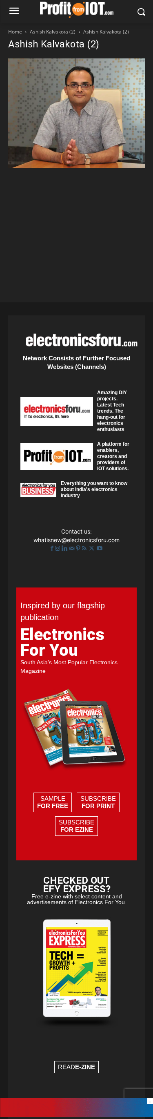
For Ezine (76, 829)
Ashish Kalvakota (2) (52, 31)
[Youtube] (99, 548)
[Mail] (72, 548)
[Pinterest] (79, 548)
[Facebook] (53, 548)
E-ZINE (85, 1066)
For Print (98, 805)
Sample (52, 802)
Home (15, 31)
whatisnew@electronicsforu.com (76, 539)
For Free (52, 805)
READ (76, 1066)
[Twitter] (92, 548)
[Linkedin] (65, 548)
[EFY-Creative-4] (76, 1114)
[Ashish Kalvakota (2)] (76, 165)
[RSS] (85, 548)
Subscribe (98, 802)
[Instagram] (58, 548)
